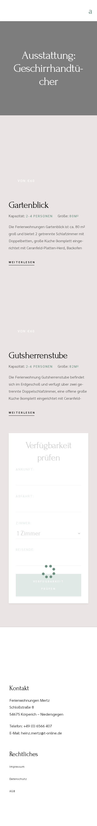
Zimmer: (24, 523)
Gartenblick (28, 205)
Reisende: (25, 549)
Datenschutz (18, 779)
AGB (12, 791)
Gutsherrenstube (38, 355)
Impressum (17, 766)
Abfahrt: (25, 496)
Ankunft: (25, 469)
